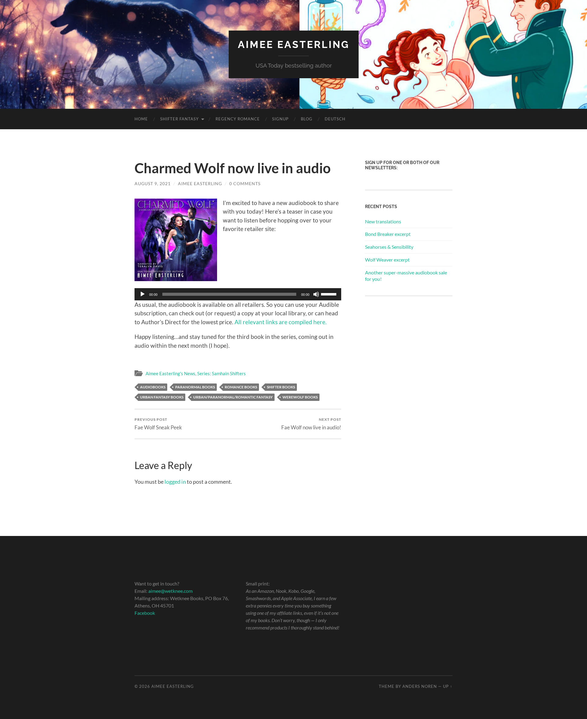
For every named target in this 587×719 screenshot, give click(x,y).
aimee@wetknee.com (170, 591)
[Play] (142, 294)
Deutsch (335, 118)
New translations (383, 221)
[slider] (329, 293)
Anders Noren (419, 686)
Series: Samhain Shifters (221, 373)
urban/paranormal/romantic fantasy (233, 397)
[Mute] (316, 294)
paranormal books (195, 387)
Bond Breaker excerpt (388, 234)
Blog (306, 118)
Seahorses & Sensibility (389, 247)
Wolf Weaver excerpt (387, 259)
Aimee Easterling (293, 44)
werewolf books (300, 397)
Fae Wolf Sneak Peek (158, 423)
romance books (241, 387)
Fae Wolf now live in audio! (311, 423)
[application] (238, 294)
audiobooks (152, 387)
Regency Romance (238, 118)
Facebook (145, 613)
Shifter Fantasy (179, 118)
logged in (175, 481)
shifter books (281, 387)
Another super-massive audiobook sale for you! (406, 276)
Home (141, 118)
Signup (280, 118)
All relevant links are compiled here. (280, 321)
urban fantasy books (161, 397)
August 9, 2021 (153, 183)
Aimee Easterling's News (170, 373)
